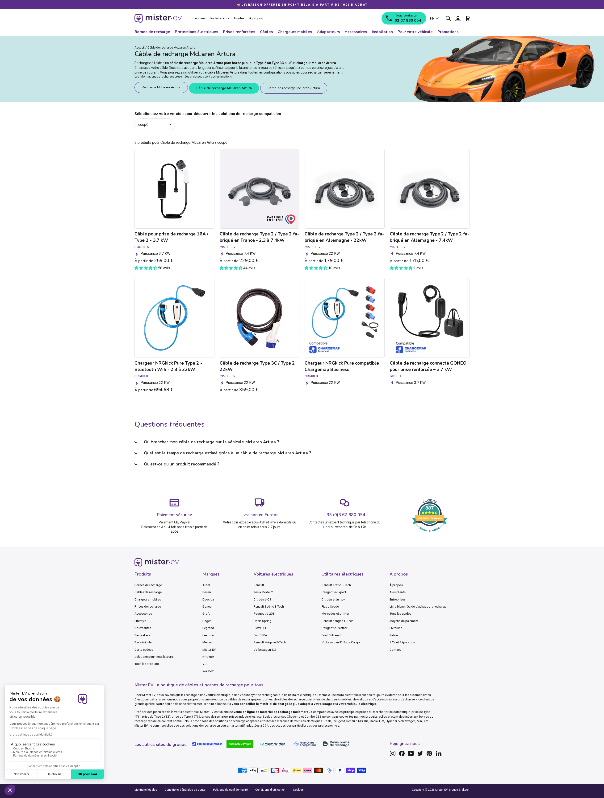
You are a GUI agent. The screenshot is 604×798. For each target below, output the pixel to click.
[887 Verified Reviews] (429, 534)
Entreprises (398, 599)
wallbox (362, 699)
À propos (396, 585)
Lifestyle (140, 621)
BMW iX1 (260, 628)
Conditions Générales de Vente (185, 789)
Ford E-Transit (331, 635)
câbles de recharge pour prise (299, 699)
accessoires (383, 699)
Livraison (396, 628)
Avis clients (398, 592)
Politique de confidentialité (230, 789)
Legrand (208, 628)
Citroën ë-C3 (262, 599)
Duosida (208, 599)
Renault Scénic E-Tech (269, 606)
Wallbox (208, 671)
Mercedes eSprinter (335, 613)
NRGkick (208, 656)
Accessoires (143, 613)
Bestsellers (142, 635)
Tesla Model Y (263, 592)
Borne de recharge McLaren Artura (294, 88)
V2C (205, 664)
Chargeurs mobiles (147, 599)
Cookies (298, 789)
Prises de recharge (147, 606)
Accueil (139, 47)
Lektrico (208, 635)
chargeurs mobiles (339, 699)
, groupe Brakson (459, 789)
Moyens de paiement (404, 621)
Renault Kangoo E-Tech (337, 621)
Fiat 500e (260, 635)
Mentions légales (145, 789)
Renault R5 (261, 585)
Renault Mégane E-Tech (270, 642)
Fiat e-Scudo (330, 606)
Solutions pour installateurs (153, 656)
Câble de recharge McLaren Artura (224, 88)
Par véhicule (142, 642)
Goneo (207, 606)
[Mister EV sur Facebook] (402, 753)
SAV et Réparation (402, 642)
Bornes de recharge (148, 585)
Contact (395, 649)
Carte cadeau (143, 649)
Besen (206, 592)
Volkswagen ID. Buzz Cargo (341, 642)
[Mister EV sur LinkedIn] (438, 753)
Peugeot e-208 (264, 613)
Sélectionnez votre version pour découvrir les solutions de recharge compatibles (207, 113)
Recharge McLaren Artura (161, 87)
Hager (206, 621)
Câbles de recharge (148, 592)
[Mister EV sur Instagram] (392, 753)
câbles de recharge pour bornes (250, 699)
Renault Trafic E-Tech (336, 585)
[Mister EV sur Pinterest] (429, 753)
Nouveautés (142, 628)
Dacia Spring (262, 621)
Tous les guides (400, 613)
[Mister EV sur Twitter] (420, 753)
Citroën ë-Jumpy (333, 599)
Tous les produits (146, 664)
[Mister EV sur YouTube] (411, 753)
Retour (394, 635)
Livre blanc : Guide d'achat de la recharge (418, 606)
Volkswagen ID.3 (265, 649)
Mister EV (209, 649)
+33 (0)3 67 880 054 (344, 515)
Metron (207, 642)
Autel (206, 585)
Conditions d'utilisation (270, 789)
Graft (206, 613)
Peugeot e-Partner (335, 628)
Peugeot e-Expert (334, 592)
